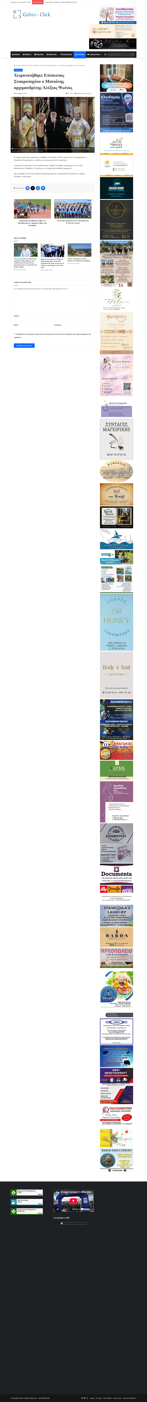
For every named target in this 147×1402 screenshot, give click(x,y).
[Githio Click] (30, 15)
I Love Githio (94, 54)
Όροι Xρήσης (107, 1398)
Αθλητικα (52, 54)
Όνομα (17, 316)
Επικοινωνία (117, 1398)
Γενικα (27, 54)
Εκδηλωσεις (67, 54)
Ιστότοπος (57, 325)
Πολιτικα (39, 54)
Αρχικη (17, 54)
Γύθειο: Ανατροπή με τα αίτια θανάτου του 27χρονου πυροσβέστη (79, 260)
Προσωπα (80, 54)
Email (16, 325)
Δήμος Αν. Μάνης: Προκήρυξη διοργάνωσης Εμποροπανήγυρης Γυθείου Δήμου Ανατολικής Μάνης (78, 2)
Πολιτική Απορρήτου (129, 1398)
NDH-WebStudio (44, 1398)
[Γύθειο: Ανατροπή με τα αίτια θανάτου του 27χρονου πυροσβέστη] (79, 250)
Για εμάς (99, 1398)
